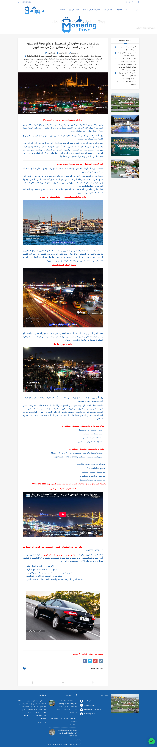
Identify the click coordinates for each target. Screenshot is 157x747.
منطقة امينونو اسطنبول (59, 67)
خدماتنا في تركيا (108, 10)
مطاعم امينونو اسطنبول (37, 65)
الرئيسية (62, 10)
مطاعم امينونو (52, 65)
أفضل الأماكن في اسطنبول (91, 10)
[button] (151, 741)
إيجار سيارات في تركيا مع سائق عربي (88, 56)
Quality (75, 744)
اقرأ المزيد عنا (41, 723)
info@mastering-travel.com (93, 709)
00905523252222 (94, 550)
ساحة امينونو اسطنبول (53, 62)
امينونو (72, 56)
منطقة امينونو (73, 67)
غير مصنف (75, 53)
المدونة (119, 10)
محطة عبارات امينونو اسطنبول (68, 65)
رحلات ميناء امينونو (31, 59)
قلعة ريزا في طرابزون (129, 58)
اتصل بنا (136, 10)
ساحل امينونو (40, 62)
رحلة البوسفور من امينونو (70, 62)
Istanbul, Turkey (89, 701)
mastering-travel (89, 714)
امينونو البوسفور (51, 56)
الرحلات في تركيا (74, 10)
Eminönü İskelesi (33, 56)
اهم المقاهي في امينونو (47, 59)
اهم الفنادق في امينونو (80, 59)
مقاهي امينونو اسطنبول (86, 67)
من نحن (127, 10)
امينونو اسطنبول (63, 56)
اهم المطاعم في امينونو (63, 59)
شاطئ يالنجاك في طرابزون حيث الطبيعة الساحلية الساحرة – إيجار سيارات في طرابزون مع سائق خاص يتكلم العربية (126, 78)
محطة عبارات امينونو (87, 65)
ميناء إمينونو (46, 67)
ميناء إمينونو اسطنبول (33, 67)
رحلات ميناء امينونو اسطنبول (90, 62)
